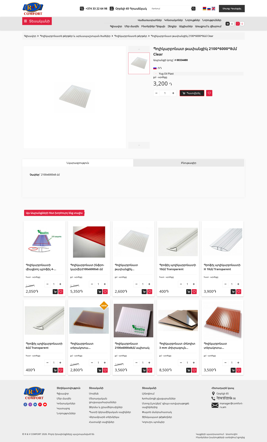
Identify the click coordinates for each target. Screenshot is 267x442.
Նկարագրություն (78, 163)
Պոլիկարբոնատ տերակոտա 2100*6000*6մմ (81, 346)
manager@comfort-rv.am (231, 405)
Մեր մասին (132, 26)
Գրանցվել (236, 8)
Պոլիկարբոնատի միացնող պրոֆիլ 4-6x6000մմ (40, 267)
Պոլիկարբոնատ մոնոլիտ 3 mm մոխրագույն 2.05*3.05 (177, 346)
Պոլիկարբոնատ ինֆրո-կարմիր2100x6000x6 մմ (87, 267)
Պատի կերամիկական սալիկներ (110, 412)
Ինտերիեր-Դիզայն (153, 26)
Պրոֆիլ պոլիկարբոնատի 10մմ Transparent (177, 267)
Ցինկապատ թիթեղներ (157, 417)
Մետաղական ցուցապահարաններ (102, 400)
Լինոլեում (148, 393)
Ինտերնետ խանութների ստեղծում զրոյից (220, 437)
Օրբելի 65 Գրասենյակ (224, 393)
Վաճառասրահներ (150, 20)
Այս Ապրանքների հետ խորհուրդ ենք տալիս (54, 213)
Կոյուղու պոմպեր (153, 422)
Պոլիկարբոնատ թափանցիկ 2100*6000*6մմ (126, 267)
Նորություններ (211, 20)
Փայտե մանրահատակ (157, 412)
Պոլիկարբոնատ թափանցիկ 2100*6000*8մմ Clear (182, 36)
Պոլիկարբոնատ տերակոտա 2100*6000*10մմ (215, 346)
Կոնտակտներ (173, 20)
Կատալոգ (63, 408)
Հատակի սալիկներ (101, 422)
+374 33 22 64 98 (96, 8)
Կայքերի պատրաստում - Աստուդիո (216, 434)
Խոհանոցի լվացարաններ (159, 398)
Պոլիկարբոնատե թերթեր (130, 36)
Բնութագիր (188, 163)
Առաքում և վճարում (208, 26)
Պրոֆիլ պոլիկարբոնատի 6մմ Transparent (44, 346)
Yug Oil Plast (166, 73)
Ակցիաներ (186, 26)
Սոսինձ (94, 393)
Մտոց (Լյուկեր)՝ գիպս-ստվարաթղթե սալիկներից (165, 405)
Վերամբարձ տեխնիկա (104, 417)
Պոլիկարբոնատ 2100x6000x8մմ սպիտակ (132, 346)
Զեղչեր (172, 26)
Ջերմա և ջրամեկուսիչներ (106, 407)
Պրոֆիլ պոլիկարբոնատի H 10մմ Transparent (222, 267)
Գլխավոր (116, 26)
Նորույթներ (192, 20)
